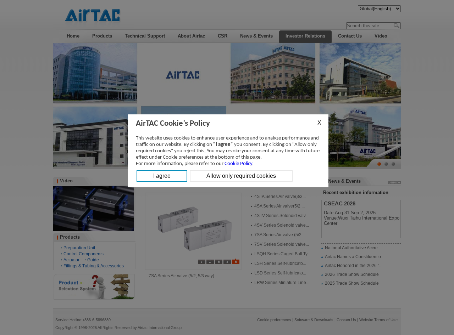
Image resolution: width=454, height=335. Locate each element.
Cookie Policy (238, 163)
